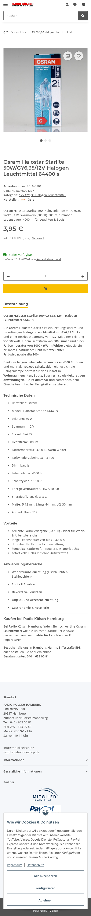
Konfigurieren (45, 888)
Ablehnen (45, 900)
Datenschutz (35, 865)
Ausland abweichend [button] (48, 259)
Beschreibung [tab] (15, 304)
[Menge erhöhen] (82, 276)
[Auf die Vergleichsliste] (67, 55)
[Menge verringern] (8, 276)
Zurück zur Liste (16, 32)
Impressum (14, 865)
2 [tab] (45, 140)
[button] (67, 4)
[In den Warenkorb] (6, 45)
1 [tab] (41, 140)
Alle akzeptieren (45, 876)
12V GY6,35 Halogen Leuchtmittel (42, 195)
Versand (38, 238)
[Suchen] (83, 15)
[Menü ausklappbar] (5, 2)
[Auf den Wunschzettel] (78, 55)
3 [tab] (49, 140)
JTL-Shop (53, 910)
